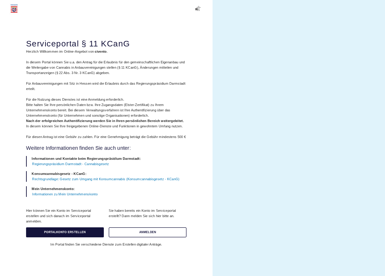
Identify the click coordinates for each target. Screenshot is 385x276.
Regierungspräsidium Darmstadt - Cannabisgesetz (70, 164)
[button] (199, 8)
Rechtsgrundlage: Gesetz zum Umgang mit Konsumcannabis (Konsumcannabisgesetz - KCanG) (105, 179)
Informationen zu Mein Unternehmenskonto (65, 194)
